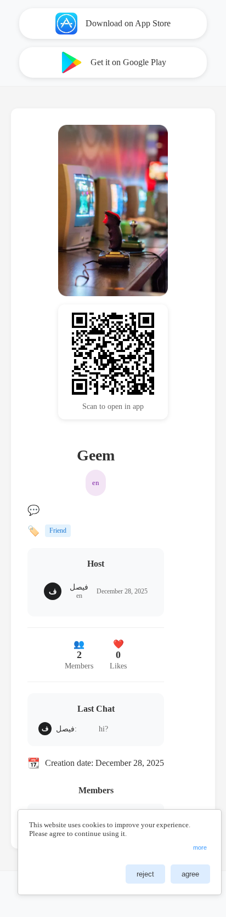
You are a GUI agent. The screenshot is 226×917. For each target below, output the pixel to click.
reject (145, 874)
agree (190, 874)
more (200, 847)
